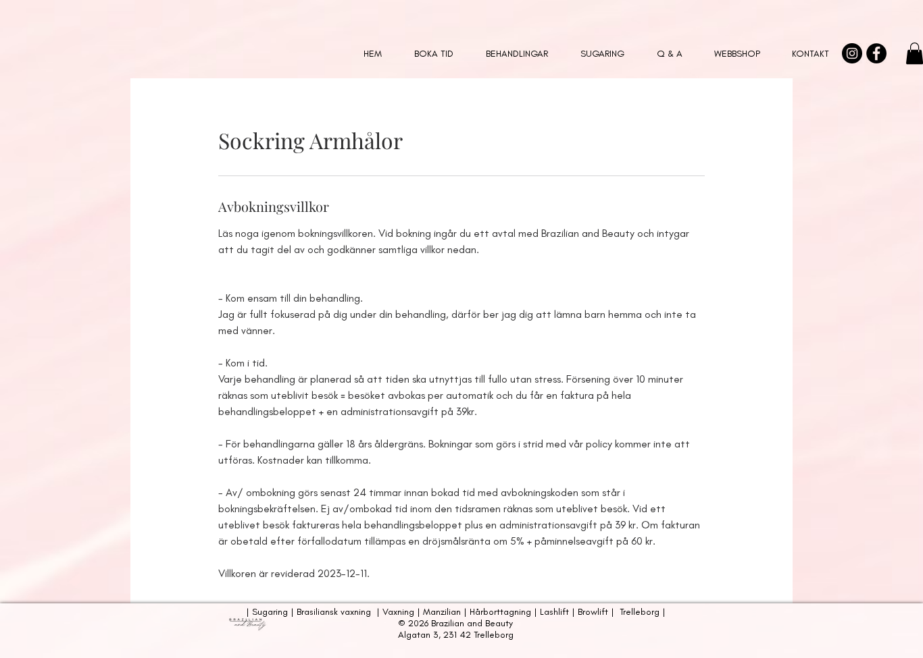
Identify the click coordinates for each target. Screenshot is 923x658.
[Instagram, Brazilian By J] (852, 53)
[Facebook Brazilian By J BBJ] (876, 53)
